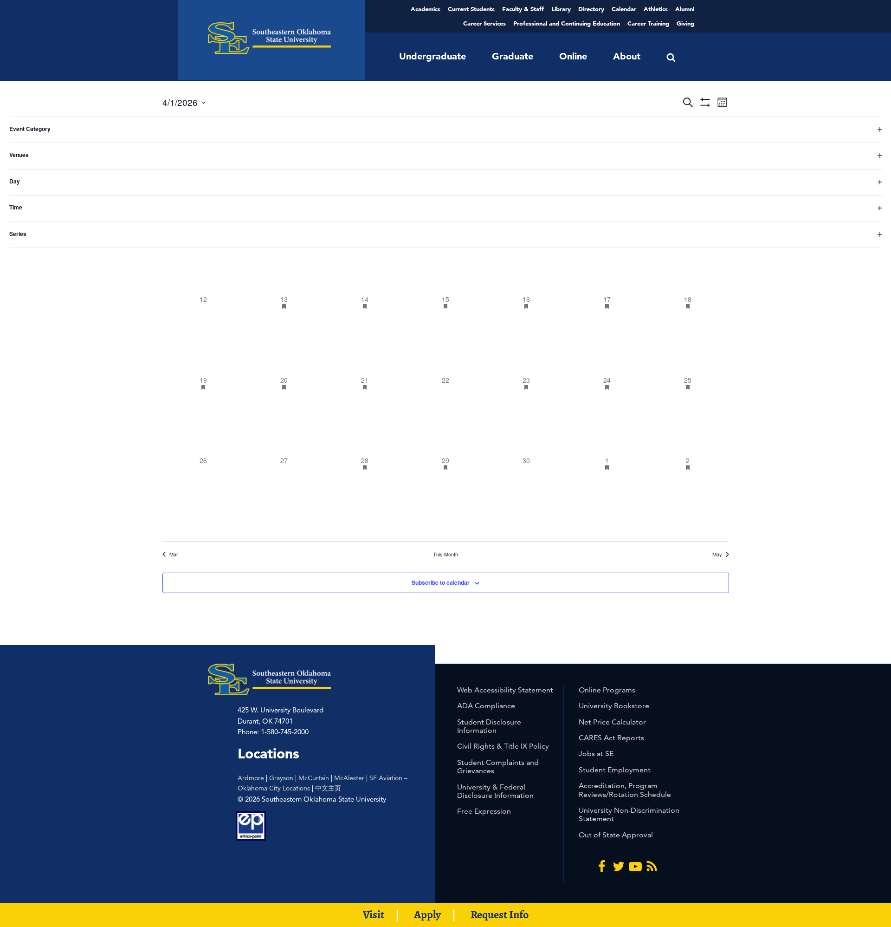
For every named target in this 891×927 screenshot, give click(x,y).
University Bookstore (614, 705)
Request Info (500, 914)
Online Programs (607, 689)
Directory (591, 9)
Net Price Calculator (612, 722)
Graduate (512, 56)
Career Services (484, 23)
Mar (173, 554)
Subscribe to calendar (441, 582)
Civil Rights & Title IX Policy (503, 746)
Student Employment (615, 769)
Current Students (471, 9)
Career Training (648, 23)
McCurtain (313, 778)
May (717, 554)
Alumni (684, 9)
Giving (685, 23)
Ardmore (251, 778)
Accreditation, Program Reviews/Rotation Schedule (625, 789)
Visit (373, 914)
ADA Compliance (486, 705)
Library (561, 9)
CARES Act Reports (611, 737)
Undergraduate (432, 56)
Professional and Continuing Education (566, 23)
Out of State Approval (616, 834)
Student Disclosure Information (489, 726)
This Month (445, 554)
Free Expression (484, 811)
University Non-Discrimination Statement (629, 814)
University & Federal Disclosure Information (495, 791)
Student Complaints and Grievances (498, 766)
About (626, 56)
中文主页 (328, 788)
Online (573, 56)
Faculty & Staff (523, 9)
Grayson (281, 778)
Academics (425, 9)
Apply (427, 914)
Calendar (624, 9)
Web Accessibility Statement (505, 689)
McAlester (349, 778)
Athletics (656, 9)
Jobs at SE (596, 753)
